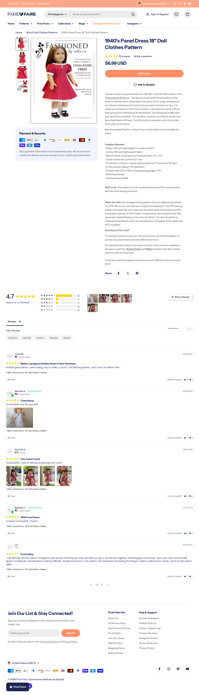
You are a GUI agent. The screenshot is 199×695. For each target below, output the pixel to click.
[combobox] (90, 14)
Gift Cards (13, 3)
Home (19, 32)
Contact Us (28, 3)
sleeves (54, 337)
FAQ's (149, 248)
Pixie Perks (43, 3)
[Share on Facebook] (118, 273)
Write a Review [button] (182, 297)
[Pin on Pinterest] (137, 273)
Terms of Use (133, 248)
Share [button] (12, 379)
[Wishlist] (176, 14)
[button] (186, 379)
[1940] (92, 298)
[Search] (133, 14)
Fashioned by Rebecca (117, 97)
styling (27, 337)
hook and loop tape (145, 170)
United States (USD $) (154, 3)
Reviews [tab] (12, 321)
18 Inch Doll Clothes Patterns (41, 32)
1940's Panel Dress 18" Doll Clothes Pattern (26, 372)
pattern (13, 337)
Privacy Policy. (70, 641)
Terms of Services (49, 641)
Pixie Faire (22, 679)
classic (40, 337)
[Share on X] (128, 273)
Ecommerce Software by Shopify (46, 679)
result (66, 337)
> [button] (108, 584)
